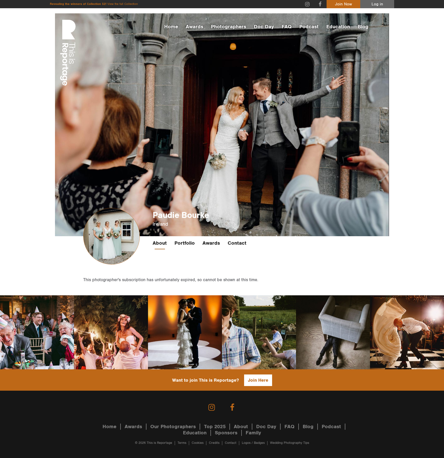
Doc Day (264, 27)
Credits (214, 443)
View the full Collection (122, 4)
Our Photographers (173, 427)
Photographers (228, 27)
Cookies (197, 443)
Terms (182, 443)
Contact (237, 243)
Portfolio (184, 243)
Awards (194, 27)
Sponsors (226, 433)
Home (171, 27)
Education (338, 27)
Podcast (309, 27)
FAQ (287, 27)
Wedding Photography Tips (289, 443)
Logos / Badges (253, 443)
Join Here (258, 380)
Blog (363, 27)
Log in (377, 4)
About (160, 243)
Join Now (343, 4)
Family (253, 433)
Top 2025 (215, 427)
